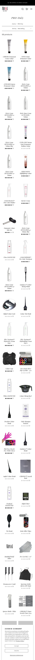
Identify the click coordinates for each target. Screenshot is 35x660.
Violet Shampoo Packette (25, 422)
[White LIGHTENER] (9, 385)
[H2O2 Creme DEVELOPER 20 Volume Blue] (9, 132)
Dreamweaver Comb (9, 584)
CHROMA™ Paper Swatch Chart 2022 (26, 612)
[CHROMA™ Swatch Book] (25, 466)
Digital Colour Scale (9, 314)
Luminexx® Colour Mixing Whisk (25, 285)
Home (14, 24)
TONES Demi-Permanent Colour (25, 57)
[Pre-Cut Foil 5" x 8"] (25, 546)
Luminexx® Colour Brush (25, 450)
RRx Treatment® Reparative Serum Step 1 (9, 341)
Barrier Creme (25, 201)
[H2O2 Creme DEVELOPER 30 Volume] (9, 161)
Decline (16, 651)
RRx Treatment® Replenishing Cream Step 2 (26, 341)
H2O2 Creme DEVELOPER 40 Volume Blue (26, 230)
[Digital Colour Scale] (9, 303)
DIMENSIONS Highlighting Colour (26, 172)
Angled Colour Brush (9, 476)
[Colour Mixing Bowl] (25, 385)
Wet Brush (9, 531)
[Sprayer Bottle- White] (9, 601)
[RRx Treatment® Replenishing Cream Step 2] (25, 329)
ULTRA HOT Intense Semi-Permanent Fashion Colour (26, 144)
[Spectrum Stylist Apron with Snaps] (25, 573)
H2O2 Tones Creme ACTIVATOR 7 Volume (25, 115)
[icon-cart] (27, 9)
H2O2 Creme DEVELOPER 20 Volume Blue (9, 144)
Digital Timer (26, 504)
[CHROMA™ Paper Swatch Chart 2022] (25, 601)
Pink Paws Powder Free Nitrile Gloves (9, 450)
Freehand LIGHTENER (9, 504)
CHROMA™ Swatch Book (26, 477)
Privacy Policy (20, 641)
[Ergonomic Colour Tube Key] (9, 217)
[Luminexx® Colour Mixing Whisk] (25, 274)
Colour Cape (9, 369)
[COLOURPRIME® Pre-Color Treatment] (25, 246)
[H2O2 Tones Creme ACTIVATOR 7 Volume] (25, 102)
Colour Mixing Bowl (26, 396)
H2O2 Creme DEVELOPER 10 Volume (9, 115)
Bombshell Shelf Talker (9, 557)
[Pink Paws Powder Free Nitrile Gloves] (9, 438)
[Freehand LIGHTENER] (9, 493)
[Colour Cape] (9, 358)
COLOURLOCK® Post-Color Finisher (9, 202)
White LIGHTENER (9, 396)
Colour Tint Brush (25, 314)
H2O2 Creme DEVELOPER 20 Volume (26, 86)
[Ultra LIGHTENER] (9, 246)
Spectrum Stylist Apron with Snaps (25, 585)
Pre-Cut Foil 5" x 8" (25, 557)
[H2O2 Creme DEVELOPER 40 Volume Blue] (25, 217)
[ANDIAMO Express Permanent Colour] (9, 73)
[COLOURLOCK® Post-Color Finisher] (9, 190)
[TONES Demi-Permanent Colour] (25, 46)
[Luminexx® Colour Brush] (25, 438)
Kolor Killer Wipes (25, 531)
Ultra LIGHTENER (9, 257)
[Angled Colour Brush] (9, 466)
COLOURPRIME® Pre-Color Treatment (25, 258)
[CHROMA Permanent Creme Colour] (9, 46)
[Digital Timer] (25, 493)
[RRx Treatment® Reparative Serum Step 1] (9, 329)
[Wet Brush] (9, 520)
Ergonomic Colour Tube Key (9, 229)
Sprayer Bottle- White (9, 611)
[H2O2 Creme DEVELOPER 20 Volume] (25, 73)
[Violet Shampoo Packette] (25, 411)
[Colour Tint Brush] (25, 303)
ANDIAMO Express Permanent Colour (9, 85)
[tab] (3, 52)
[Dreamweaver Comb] (9, 573)
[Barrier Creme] (25, 190)
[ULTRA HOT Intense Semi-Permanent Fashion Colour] (25, 132)
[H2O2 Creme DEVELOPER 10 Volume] (9, 102)
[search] (22, 9)
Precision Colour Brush (9, 422)
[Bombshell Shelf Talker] (9, 546)
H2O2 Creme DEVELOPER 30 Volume (9, 173)
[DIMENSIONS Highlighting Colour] (25, 161)
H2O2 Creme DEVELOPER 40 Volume (9, 286)
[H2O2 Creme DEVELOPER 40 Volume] (9, 274)
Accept (16, 646)
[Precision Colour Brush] (9, 411)
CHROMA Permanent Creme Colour (9, 57)
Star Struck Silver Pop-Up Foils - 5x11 (26, 369)
